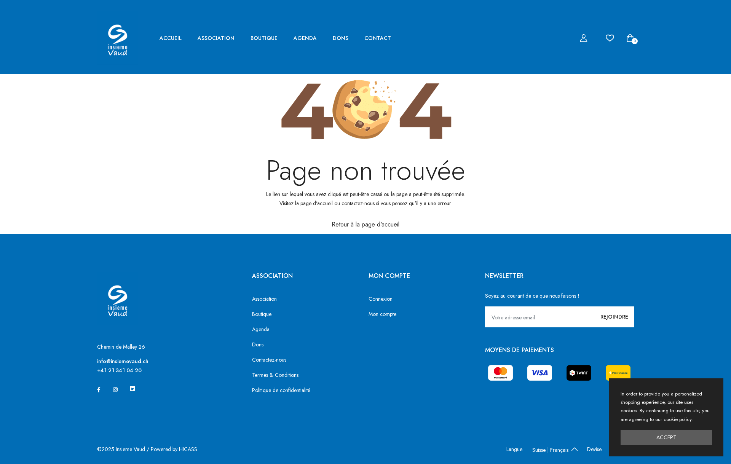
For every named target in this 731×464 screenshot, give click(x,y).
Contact (377, 38)
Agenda (305, 38)
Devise (594, 449)
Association (216, 38)
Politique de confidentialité (281, 390)
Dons (340, 38)
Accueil (171, 38)
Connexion (381, 299)
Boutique (264, 38)
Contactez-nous (269, 360)
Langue (514, 449)
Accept (666, 437)
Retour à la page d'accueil (365, 224)
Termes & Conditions (275, 375)
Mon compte (382, 314)
